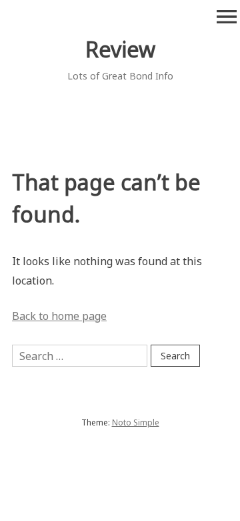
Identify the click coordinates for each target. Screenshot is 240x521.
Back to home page (59, 316)
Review (120, 49)
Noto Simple (135, 422)
